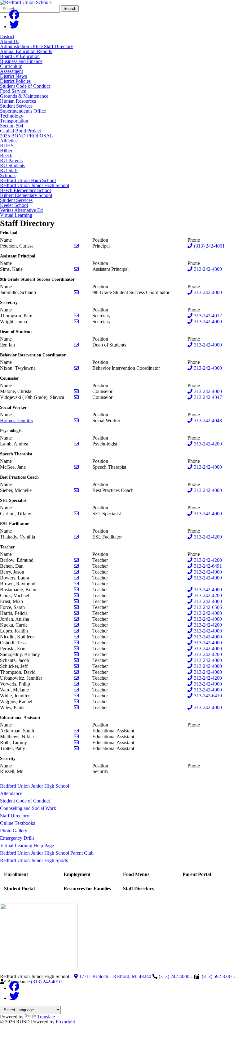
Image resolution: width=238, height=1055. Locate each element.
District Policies (15, 81)
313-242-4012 (208, 315)
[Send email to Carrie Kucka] (76, 625)
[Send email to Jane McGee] (76, 467)
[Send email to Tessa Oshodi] (76, 642)
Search (70, 8)
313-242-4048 (208, 420)
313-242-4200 (208, 443)
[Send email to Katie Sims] (76, 269)
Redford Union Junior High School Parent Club (47, 853)
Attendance (11, 793)
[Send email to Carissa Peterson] (76, 245)
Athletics (8, 140)
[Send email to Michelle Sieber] (76, 490)
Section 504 (11, 125)
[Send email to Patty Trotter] (76, 748)
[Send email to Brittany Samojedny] (76, 654)
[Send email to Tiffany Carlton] (76, 513)
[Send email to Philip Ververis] (76, 683)
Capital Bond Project (20, 130)
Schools (7, 175)
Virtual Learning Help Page (27, 845)
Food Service (13, 91)
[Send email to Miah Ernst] (76, 601)
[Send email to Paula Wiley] (76, 707)
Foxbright (65, 1021)
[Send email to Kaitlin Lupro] (76, 630)
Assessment (11, 71)
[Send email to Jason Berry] (76, 571)
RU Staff (9, 170)
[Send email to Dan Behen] (76, 566)
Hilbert (7, 150)
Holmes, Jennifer (16, 420)
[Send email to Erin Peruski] (76, 648)
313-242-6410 (208, 695)
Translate (46, 1016)
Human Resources (18, 101)
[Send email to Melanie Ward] (76, 689)
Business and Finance (21, 61)
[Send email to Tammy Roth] (76, 742)
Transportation (14, 120)
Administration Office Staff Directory (36, 46)
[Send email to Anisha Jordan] (76, 619)
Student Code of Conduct (25, 86)
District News (13, 76)
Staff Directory (14, 815)
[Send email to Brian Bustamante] (76, 589)
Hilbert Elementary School (26, 195)
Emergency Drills (17, 838)
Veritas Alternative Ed (21, 210)
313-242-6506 (208, 607)
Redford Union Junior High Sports (34, 860)
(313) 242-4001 (209, 245)
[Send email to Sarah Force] (76, 607)
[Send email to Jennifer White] (76, 695)
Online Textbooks (17, 823)
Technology (11, 115)
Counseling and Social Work (28, 808)
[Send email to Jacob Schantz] (76, 660)
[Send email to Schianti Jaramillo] (76, 292)
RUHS (7, 145)
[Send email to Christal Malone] (76, 391)
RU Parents (11, 160)
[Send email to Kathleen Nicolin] (76, 636)
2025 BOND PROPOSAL (26, 135)
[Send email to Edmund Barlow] (76, 560)
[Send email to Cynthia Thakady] (76, 536)
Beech (6, 155)
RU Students (12, 165)
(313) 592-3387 (217, 976)
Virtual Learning (16, 215)
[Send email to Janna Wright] (76, 321)
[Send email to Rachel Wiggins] (76, 701)
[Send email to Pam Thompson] (76, 315)
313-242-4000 (208, 269)
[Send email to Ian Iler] (76, 344)
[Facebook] (14, 16)
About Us (9, 41)
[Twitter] (14, 26)
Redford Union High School (28, 180)
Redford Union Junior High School (34, 185)
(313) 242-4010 (46, 981)
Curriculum (11, 66)
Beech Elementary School (25, 190)
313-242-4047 (208, 397)
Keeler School (14, 205)
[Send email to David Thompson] (76, 672)
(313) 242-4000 (174, 976)
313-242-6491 (208, 566)
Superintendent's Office (23, 111)
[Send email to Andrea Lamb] (76, 443)
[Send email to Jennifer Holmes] (76, 420)
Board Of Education (20, 56)
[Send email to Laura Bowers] (76, 577)
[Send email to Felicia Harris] (76, 613)
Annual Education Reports (26, 51)
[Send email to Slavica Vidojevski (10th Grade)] (76, 397)
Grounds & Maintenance (24, 96)
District (7, 36)
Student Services (16, 106)
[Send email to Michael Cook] (76, 595)
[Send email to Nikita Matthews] (76, 736)
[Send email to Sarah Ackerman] (76, 730)
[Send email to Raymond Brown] (76, 583)
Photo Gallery (13, 830)
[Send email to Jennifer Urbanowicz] (76, 678)
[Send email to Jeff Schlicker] (76, 666)
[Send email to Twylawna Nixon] (76, 368)
